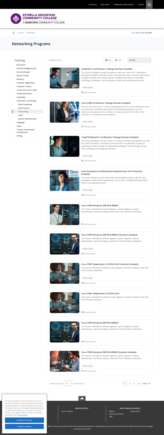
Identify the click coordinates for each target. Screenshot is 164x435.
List (110, 60)
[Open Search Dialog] (149, 4)
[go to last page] (139, 383)
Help (110, 416)
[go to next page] (134, 383)
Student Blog (135, 411)
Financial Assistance (116, 414)
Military (111, 411)
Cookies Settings (24, 426)
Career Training (67, 411)
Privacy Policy (86, 429)
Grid (119, 60)
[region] (24, 414)
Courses (21, 33)
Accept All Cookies (24, 420)
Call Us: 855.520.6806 (142, 32)
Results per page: (56, 383)
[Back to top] (82, 409)
